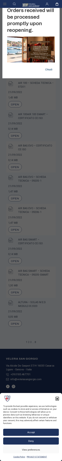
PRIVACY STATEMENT (37, 457)
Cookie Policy (19, 457)
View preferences (31, 449)
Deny (31, 441)
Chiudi (48, 69)
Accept (31, 432)
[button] (57, 398)
